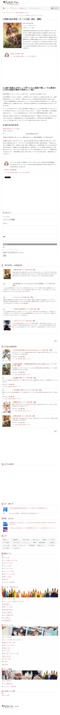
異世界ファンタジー (24, 12)
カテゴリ (8, 12)
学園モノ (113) (6, 648)
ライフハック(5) (22, 545)
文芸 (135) (5, 664)
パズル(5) (14, 545)
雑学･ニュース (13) (7, 606)
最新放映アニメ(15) (17, 539)
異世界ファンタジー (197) (9, 642)
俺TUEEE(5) (32, 545)
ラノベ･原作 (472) (8, 637)
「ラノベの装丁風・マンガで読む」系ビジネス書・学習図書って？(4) (52, 545)
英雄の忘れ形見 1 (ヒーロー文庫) (11, 128)
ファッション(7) (26, 542)
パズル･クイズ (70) (7, 563)
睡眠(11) (45, 539)
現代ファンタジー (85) (8, 645)
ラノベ (19, 15)
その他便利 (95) (6, 620)
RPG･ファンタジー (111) (9, 574)
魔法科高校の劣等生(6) (43, 542)
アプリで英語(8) (6, 542)
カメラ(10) (52, 539)
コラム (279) (6, 695)
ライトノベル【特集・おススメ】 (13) (12, 639)
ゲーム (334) (6, 557)
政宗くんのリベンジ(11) (37, 539)
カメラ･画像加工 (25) (8, 615)
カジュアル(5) (6, 545)
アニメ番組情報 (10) (7, 683)
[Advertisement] (30, 72)
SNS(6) (34, 542)
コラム (41, 15)
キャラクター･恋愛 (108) (9, 582)
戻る (55, 341)
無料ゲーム (29, 15)
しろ (18, 356)
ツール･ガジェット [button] (35, 8)
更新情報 (18, 56)
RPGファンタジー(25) (7, 539)
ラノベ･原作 (15, 12)
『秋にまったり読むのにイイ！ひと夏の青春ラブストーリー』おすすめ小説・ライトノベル (32, 528)
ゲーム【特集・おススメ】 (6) (10, 560)
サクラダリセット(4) (17, 548)
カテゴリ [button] (55, 8)
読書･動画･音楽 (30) (8, 609)
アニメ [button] (14, 8)
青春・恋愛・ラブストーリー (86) (11, 653)
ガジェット (35, 15)
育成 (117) (5, 579)
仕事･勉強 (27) (6, 604)
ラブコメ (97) (6, 650)
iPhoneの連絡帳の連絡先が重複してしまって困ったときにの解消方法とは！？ (29, 508)
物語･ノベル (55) (7, 576)
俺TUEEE (34, 56)
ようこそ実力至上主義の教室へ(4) (7, 548)
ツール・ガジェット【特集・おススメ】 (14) (13, 601)
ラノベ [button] (6, 8)
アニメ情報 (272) (7, 681)
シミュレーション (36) (8, 571)
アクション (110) (7, 565)
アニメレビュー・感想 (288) (9, 686)
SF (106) (5, 661)
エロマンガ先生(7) (17, 542)
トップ (3, 12)
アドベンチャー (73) (7, 568)
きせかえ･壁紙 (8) (7, 612)
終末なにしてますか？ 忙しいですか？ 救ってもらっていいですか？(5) (42, 545)
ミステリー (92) (6, 659)
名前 (4, 236)
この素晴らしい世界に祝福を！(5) (53, 542)
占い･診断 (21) (6, 617)
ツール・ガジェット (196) (9, 598)
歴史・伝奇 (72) (6, 656)
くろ (7, 396)
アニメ (23, 15)
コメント (5, 223)
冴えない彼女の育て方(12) (27, 539)
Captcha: (5, 244)
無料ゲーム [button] (23, 8)
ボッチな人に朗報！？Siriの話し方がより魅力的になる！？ (24, 513)
